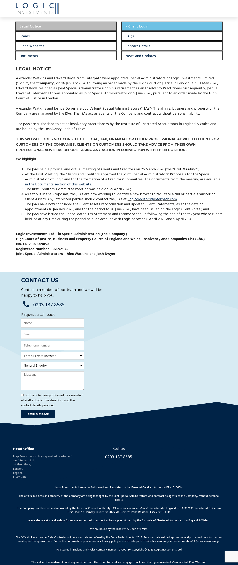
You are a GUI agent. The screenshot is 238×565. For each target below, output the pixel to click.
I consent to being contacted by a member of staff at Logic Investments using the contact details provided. (52, 400)
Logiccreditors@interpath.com (152, 199)
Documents (29, 56)
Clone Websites (32, 46)
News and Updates (141, 56)
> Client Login (137, 26)
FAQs (130, 36)
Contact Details (138, 46)
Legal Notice (30, 26)
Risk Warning (197, 562)
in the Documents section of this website (58, 184)
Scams (25, 36)
